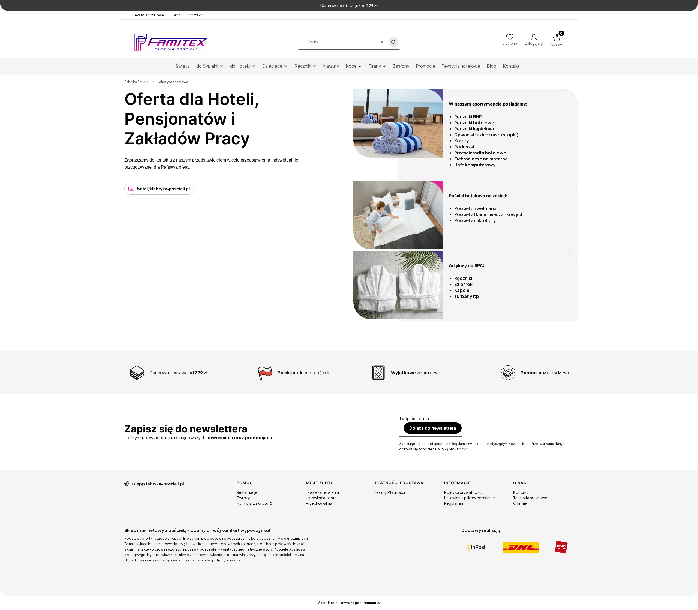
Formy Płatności (390, 492)
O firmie (520, 503)
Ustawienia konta (321, 497)
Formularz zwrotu (253, 503)
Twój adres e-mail (415, 418)
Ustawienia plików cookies (468, 497)
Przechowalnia (319, 503)
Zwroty (243, 497)
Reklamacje (247, 492)
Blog (176, 15)
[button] (393, 42)
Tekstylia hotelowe (148, 15)
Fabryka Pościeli (137, 82)
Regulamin (453, 503)
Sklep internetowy (347, 603)
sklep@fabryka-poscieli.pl (157, 483)
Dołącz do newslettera (432, 428)
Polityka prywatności (463, 492)
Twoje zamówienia (322, 492)
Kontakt (195, 15)
